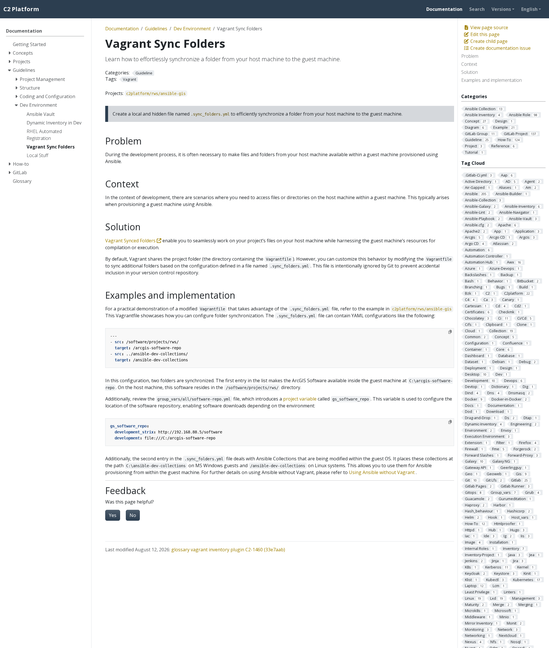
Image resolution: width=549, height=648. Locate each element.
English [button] (529, 9)
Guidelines (156, 28)
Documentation (122, 28)
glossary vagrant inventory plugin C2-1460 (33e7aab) (228, 549)
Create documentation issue (500, 48)
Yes (112, 515)
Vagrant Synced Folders (131, 240)
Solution (469, 72)
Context (469, 64)
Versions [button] (501, 9)
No (133, 515)
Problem (469, 56)
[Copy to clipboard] (450, 332)
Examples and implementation (491, 80)
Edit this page (484, 34)
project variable (300, 399)
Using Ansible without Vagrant (382, 472)
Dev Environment (192, 28)
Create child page (488, 41)
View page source (488, 27)
